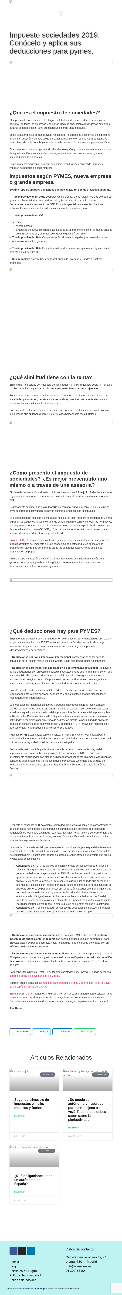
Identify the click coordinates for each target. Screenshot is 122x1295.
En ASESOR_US (19, 993)
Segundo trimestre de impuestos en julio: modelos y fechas (31, 1104)
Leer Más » (20, 1116)
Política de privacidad (25, 1275)
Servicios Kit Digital (24, 1271)
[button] (61, 13)
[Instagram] (22, 1251)
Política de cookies (23, 1280)
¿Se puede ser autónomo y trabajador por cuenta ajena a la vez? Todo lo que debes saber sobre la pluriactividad (87, 1110)
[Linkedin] (31, 1251)
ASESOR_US (21, 540)
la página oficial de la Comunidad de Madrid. (35, 975)
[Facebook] (13, 1251)
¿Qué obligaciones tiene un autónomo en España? (33, 1180)
